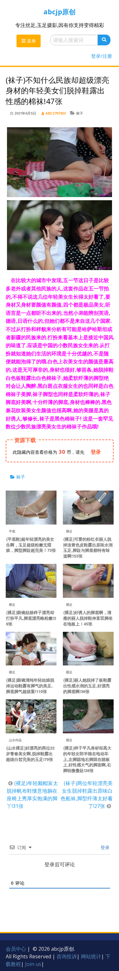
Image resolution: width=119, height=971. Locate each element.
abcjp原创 (59, 11)
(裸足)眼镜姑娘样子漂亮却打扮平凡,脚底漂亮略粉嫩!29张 (31, 618)
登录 (104, 847)
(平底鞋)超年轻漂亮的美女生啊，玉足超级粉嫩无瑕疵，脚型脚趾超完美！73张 (31, 544)
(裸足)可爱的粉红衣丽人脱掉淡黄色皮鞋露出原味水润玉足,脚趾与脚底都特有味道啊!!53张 (88, 547)
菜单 (31, 41)
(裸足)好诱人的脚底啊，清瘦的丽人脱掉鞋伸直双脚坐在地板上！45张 (88, 618)
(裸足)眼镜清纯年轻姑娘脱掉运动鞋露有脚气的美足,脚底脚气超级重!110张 (30, 685)
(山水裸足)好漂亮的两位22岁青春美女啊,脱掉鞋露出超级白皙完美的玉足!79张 (30, 753)
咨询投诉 (66, 956)
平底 (12, 531)
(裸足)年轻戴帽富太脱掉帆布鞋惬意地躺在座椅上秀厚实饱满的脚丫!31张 (32, 794)
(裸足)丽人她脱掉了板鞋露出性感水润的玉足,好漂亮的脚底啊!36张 (87, 685)
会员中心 (16, 948)
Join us (33, 964)
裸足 (69, 531)
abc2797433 (55, 113)
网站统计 (91, 956)
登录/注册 (101, 56)
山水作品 (15, 740)
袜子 (79, 113)
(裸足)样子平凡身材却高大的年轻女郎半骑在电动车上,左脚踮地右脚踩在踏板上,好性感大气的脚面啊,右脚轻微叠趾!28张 (87, 759)
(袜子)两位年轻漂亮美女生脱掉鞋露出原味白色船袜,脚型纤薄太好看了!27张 (87, 794)
